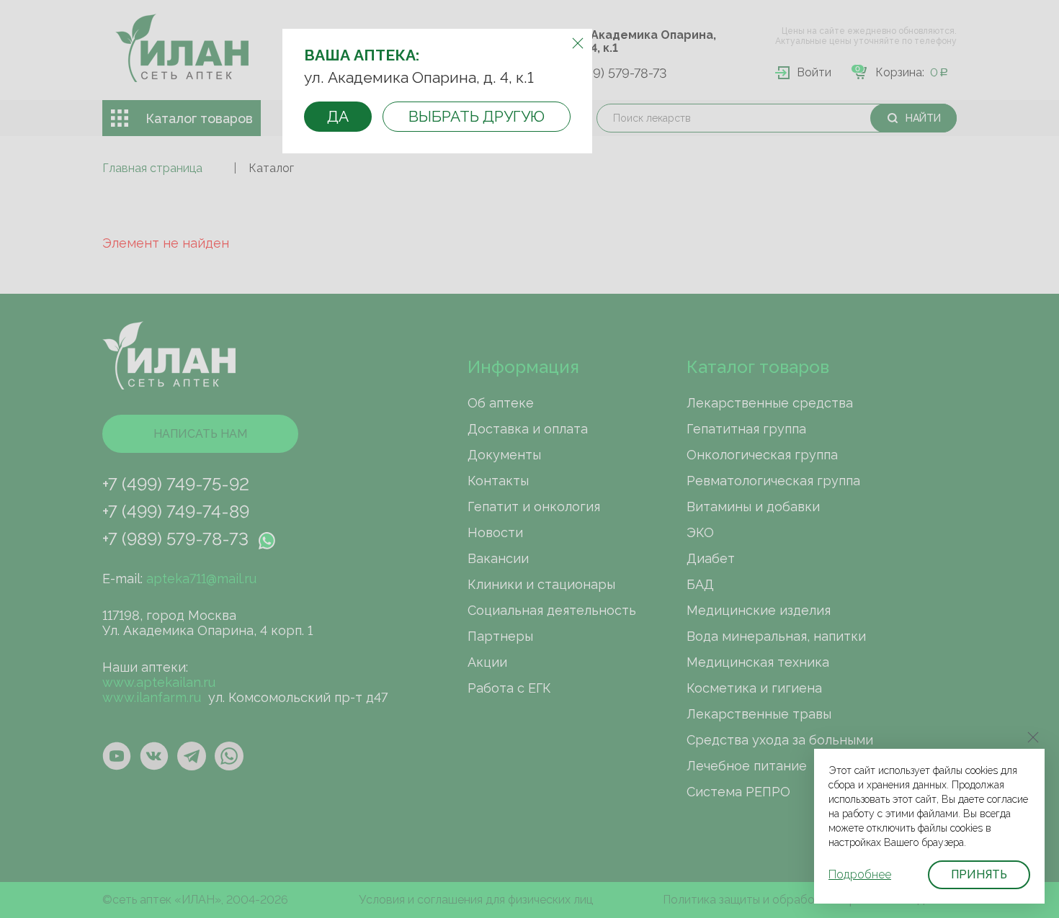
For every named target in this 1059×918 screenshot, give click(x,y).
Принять (979, 874)
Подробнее (859, 874)
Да (338, 116)
